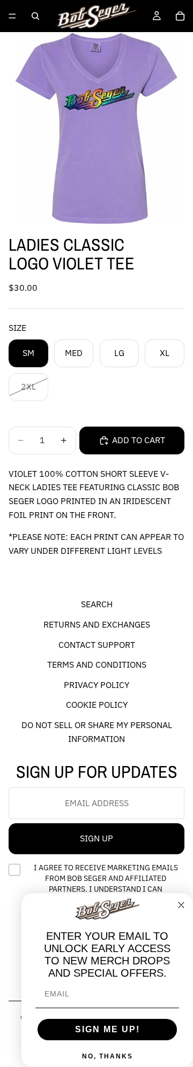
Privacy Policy (96, 684)
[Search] (35, 16)
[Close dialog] (181, 905)
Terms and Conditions (96, 664)
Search (97, 604)
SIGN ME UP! (107, 1029)
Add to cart (138, 440)
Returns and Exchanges (96, 624)
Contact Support (96, 644)
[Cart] (180, 16)
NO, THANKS (107, 1056)
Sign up (96, 838)
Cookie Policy (97, 705)
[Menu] (12, 16)
